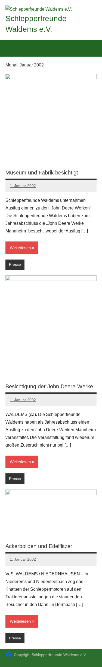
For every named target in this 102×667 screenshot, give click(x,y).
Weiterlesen (20, 247)
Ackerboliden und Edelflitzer (38, 546)
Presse (15, 264)
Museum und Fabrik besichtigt (41, 173)
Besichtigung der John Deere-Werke (49, 386)
